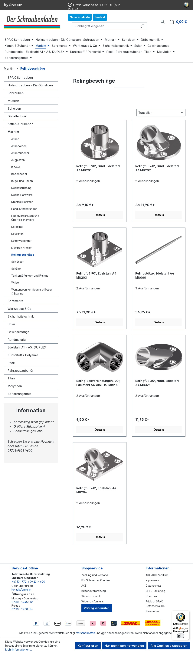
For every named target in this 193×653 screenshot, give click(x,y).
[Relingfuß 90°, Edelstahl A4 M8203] (99, 249)
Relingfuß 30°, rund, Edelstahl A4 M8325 (157, 383)
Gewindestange (18, 332)
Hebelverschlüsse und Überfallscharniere (25, 217)
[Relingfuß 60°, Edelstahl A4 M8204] (99, 464)
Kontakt (100, 17)
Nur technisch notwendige (124, 646)
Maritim (13, 132)
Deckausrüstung (21, 187)
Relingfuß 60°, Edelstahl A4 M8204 (96, 490)
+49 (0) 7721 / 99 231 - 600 (28, 581)
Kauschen (17, 233)
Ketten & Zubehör (20, 124)
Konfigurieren (88, 646)
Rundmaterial (17, 339)
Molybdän (15, 386)
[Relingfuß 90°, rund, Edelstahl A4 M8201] (99, 142)
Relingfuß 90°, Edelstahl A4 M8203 (96, 275)
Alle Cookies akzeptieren (169, 646)
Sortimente (15, 301)
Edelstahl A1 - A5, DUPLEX (27, 347)
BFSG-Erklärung (155, 590)
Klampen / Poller (21, 247)
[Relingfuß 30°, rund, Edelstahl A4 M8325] (158, 357)
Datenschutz (153, 585)
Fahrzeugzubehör (21, 370)
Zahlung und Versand (94, 575)
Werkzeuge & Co (19, 309)
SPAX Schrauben (20, 77)
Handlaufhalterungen (24, 208)
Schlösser (17, 261)
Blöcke (15, 166)
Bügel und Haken (22, 180)
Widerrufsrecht (90, 596)
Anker (15, 139)
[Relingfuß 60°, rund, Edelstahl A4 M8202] (158, 142)
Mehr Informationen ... (18, 649)
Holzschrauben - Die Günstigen (30, 85)
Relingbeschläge (22, 254)
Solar (11, 324)
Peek (11, 363)
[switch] (180, 636)
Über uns (15, 5)
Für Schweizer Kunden (95, 580)
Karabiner (17, 226)
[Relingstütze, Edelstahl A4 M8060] (158, 249)
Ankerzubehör (20, 153)
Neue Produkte (80, 17)
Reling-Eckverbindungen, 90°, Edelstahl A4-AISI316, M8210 (98, 383)
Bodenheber (19, 173)
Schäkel (16, 268)
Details (100, 215)
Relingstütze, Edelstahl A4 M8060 (154, 275)
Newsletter (152, 611)
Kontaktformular (21, 589)
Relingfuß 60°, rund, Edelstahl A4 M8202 (157, 168)
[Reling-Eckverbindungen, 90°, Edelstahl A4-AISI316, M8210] (99, 357)
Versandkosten (85, 633)
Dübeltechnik (17, 116)
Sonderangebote (19, 394)
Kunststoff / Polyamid (23, 355)
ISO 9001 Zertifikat (157, 575)
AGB (84, 585)
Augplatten (18, 160)
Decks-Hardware (22, 194)
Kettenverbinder (21, 240)
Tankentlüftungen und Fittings (29, 275)
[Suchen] (142, 26)
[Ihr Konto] (162, 21)
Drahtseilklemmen (22, 201)
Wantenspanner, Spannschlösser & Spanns (31, 291)
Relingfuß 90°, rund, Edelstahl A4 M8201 (98, 168)
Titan (11, 378)
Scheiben (14, 108)
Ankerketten (19, 146)
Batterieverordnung (93, 590)
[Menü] (187, 613)
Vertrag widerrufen (97, 608)
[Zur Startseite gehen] (32, 21)
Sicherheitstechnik (21, 316)
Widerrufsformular (92, 601)
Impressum (152, 580)
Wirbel (15, 282)
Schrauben (16, 93)
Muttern (13, 101)
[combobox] (105, 26)
